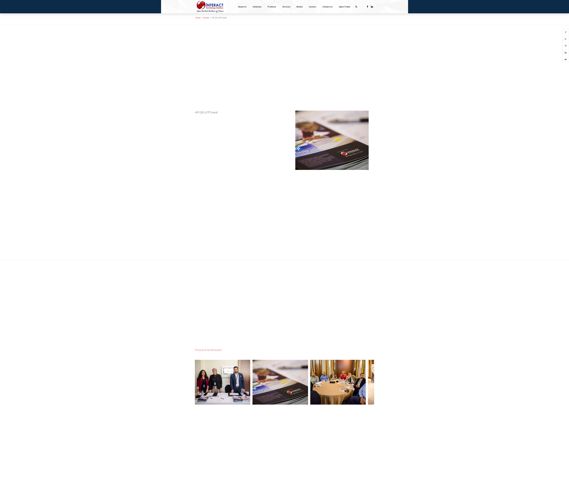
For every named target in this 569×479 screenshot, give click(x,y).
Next (367, 382)
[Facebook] (367, 6)
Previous (201, 382)
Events (206, 17)
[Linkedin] (372, 6)
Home (198, 17)
